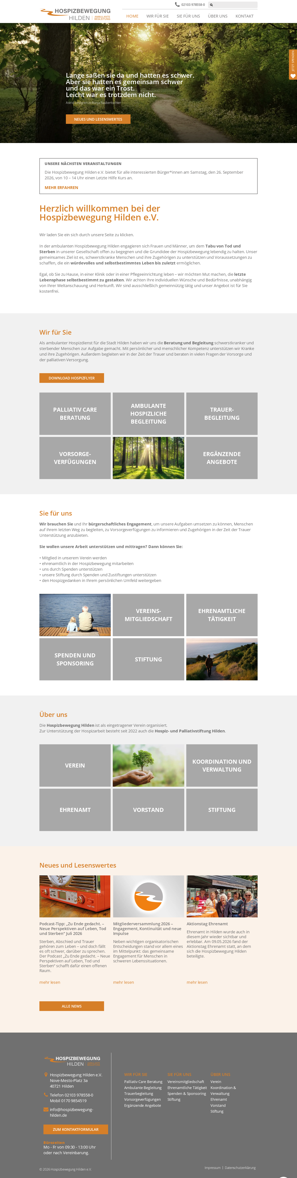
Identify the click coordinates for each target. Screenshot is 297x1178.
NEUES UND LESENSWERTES (98, 119)
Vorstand (218, 1105)
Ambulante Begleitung (143, 1087)
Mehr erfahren (61, 187)
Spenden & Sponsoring (186, 1093)
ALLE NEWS (71, 1006)
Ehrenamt (219, 1099)
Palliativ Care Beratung (143, 1081)
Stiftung (173, 1099)
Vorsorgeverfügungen (142, 1099)
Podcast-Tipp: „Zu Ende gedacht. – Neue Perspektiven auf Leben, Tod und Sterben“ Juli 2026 (72, 928)
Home (132, 16)
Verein (216, 1081)
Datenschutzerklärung (240, 1167)
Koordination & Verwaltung (223, 1090)
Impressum (213, 1167)
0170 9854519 (73, 1100)
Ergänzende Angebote (142, 1105)
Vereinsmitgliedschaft (185, 1081)
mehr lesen (49, 982)
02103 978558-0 (193, 4)
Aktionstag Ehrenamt (207, 923)
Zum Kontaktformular (75, 1129)
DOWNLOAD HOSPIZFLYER (72, 377)
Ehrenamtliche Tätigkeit (187, 1087)
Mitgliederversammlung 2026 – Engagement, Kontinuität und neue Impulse (147, 928)
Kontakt (245, 16)
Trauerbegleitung (138, 1093)
